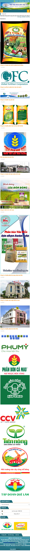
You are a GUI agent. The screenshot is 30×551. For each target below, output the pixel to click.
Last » (17, 338)
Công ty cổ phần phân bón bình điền (9, 329)
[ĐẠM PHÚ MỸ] (15, 347)
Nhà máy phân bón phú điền (7, 157)
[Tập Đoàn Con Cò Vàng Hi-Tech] (15, 413)
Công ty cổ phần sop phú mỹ (7, 99)
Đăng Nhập (27, 1)
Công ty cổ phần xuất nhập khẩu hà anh (10, 300)
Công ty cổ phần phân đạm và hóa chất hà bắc (11, 126)
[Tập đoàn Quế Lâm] (15, 486)
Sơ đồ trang (21, 1)
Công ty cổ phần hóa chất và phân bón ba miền (11, 65)
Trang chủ (4, 13)
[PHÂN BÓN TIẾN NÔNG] (15, 434)
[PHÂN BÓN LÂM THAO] (15, 389)
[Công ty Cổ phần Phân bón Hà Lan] (15, 460)
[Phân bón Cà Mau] (15, 364)
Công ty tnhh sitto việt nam (7, 210)
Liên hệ (16, 1)
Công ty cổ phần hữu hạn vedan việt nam (10, 174)
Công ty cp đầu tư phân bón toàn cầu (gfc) (10, 87)
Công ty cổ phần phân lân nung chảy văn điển (11, 275)
